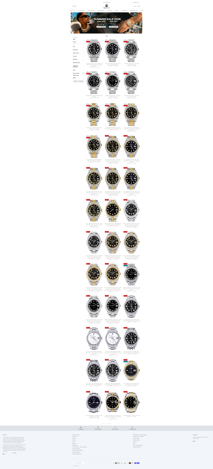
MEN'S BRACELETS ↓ (101, 10)
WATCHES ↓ (117, 10)
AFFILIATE (135, 441)
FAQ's (73, 441)
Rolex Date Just (76, 53)
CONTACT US (74, 436)
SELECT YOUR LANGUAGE (138, 445)
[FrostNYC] (106, 6)
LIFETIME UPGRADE (136, 447)
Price (74, 46)
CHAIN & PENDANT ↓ (91, 10)
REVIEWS (74, 438)
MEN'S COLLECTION (76, 452)
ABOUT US (74, 440)
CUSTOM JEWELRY (136, 440)
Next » (110, 423)
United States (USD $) (136, 2)
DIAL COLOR (76, 73)
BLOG (134, 443)
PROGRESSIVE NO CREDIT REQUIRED (140, 434)
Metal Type (75, 59)
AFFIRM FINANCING (76, 448)
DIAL (74, 70)
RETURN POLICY (75, 445)
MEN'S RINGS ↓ (110, 10)
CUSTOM (141, 10)
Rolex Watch (75, 49)
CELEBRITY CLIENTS (75, 434)
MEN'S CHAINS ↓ (73, 10)
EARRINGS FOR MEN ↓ (134, 10)
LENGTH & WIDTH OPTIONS (138, 436)
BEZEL (74, 77)
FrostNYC (77, 465)
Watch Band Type (76, 62)
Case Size (74, 56)
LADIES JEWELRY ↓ (124, 10)
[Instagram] (195, 441)
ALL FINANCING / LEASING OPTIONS (79, 447)
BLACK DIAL (76, 75)
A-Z (74, 44)
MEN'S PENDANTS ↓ (81, 10)
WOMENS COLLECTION (76, 454)
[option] (106, 23)
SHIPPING (74, 443)
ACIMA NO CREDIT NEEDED (77, 450)
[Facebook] (193, 441)
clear (83, 73)
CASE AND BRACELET (75, 66)
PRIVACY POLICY (136, 438)
